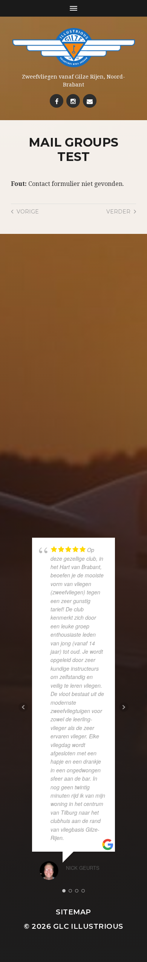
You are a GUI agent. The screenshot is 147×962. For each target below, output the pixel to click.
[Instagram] (73, 101)
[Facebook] (56, 101)
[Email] (89, 101)
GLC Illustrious (88, 926)
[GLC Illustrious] (73, 47)
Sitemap (73, 912)
